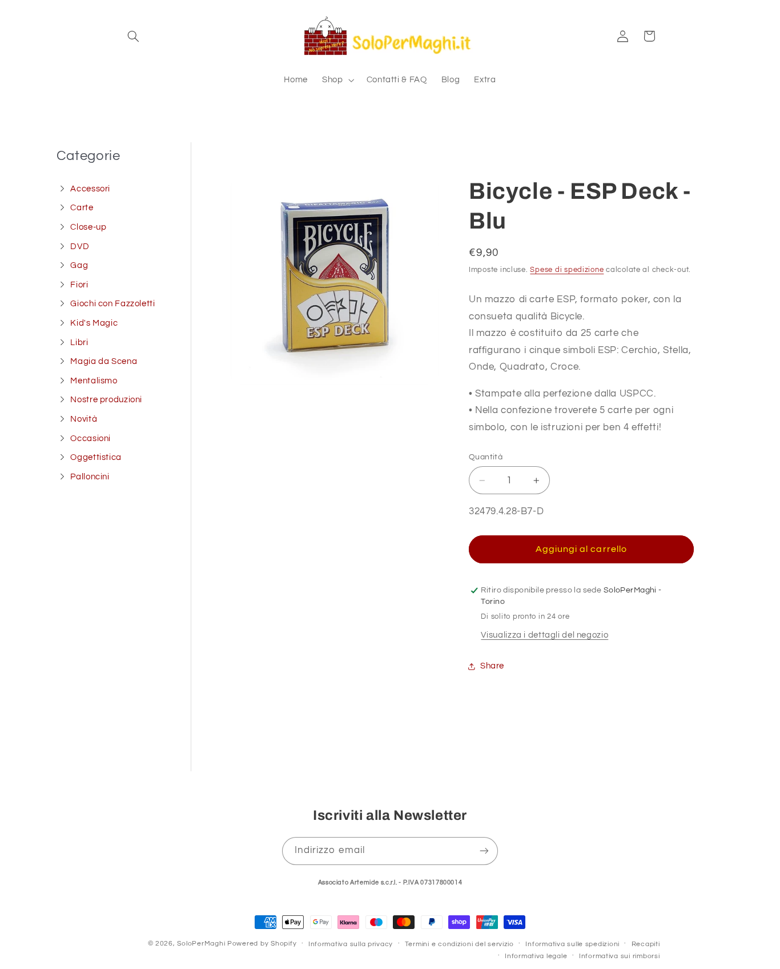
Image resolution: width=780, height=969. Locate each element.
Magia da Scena (103, 361)
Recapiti (646, 944)
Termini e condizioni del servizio (459, 944)
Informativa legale (536, 956)
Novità (83, 419)
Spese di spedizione (567, 270)
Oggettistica (96, 457)
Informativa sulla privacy (350, 944)
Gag (79, 265)
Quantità (485, 457)
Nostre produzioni (106, 399)
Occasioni (90, 438)
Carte (81, 207)
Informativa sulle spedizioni (572, 944)
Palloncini (89, 477)
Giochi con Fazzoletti (112, 303)
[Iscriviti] (484, 851)
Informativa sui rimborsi (619, 956)
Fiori (79, 285)
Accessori (90, 189)
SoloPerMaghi (201, 943)
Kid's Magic (94, 323)
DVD (79, 246)
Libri (79, 342)
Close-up (88, 227)
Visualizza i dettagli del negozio (544, 635)
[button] (133, 36)
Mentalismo (93, 381)
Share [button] (492, 666)
